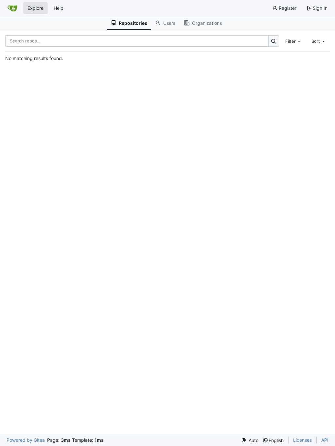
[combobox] (293, 41)
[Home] (12, 8)
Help (58, 8)
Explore (35, 8)
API (324, 440)
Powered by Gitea (26, 440)
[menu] (249, 440)
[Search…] (273, 41)
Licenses (302, 440)
